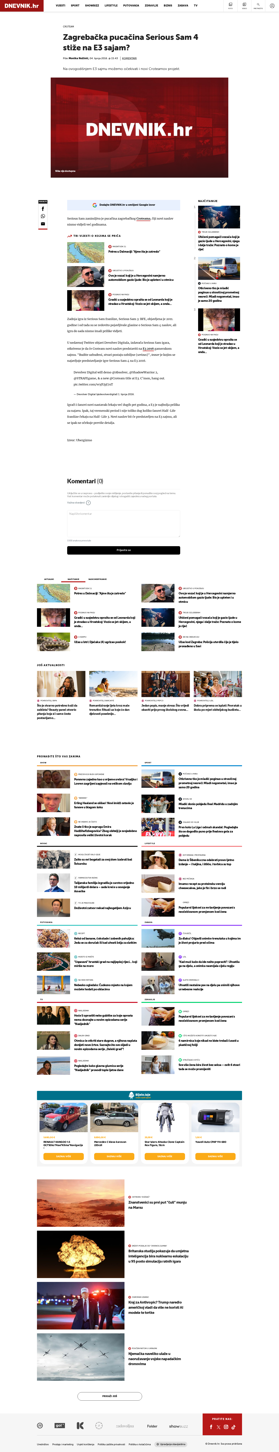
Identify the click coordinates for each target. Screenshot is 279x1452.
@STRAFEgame (85, 378)
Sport (75, 6)
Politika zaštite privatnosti (111, 1444)
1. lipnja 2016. (126, 394)
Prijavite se (124, 550)
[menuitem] (272, 6)
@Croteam (117, 378)
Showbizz (92, 6)
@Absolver (120, 372)
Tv (195, 6)
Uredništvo (43, 1444)
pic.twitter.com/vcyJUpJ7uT (93, 384)
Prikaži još (109, 1396)
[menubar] (272, 6)
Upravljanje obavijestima (172, 1444)
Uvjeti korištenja (85, 1444)
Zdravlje (151, 6)
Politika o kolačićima (140, 1444)
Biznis (168, 6)
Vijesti (60, 6)
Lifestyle (111, 6)
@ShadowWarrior (142, 372)
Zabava (183, 6)
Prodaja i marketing (62, 1444)
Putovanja (131, 6)
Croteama (143, 218)
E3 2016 (148, 348)
